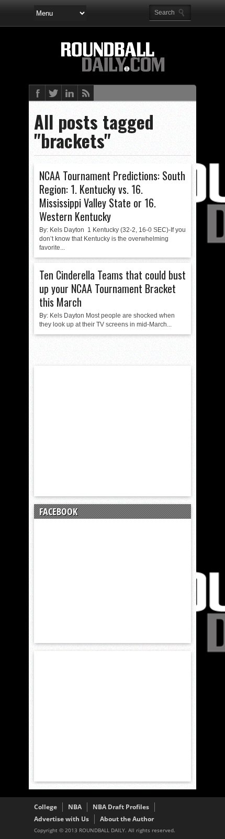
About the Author (127, 818)
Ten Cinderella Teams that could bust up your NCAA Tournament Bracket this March (112, 288)
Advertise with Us (61, 818)
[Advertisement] (112, 431)
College (45, 806)
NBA (75, 806)
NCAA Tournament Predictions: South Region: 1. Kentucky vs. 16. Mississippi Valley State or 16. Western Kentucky (112, 196)
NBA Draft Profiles (121, 806)
